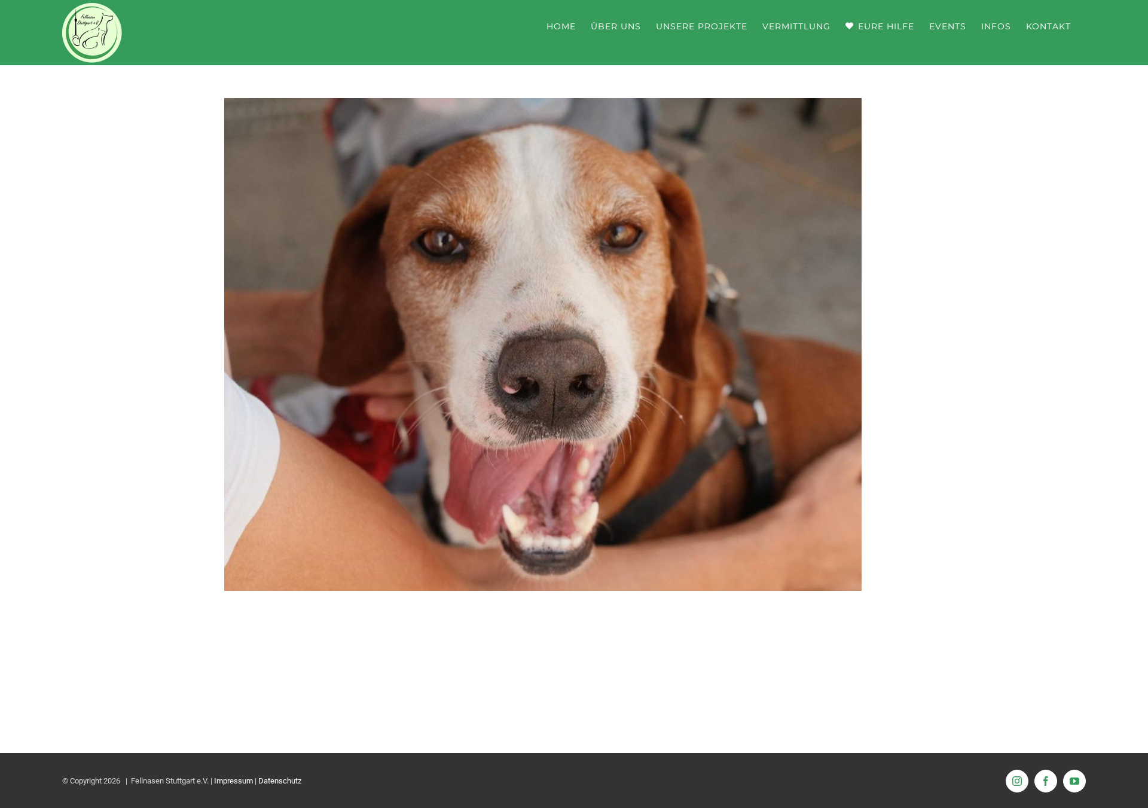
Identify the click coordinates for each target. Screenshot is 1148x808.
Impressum (233, 780)
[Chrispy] (543, 106)
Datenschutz (279, 780)
